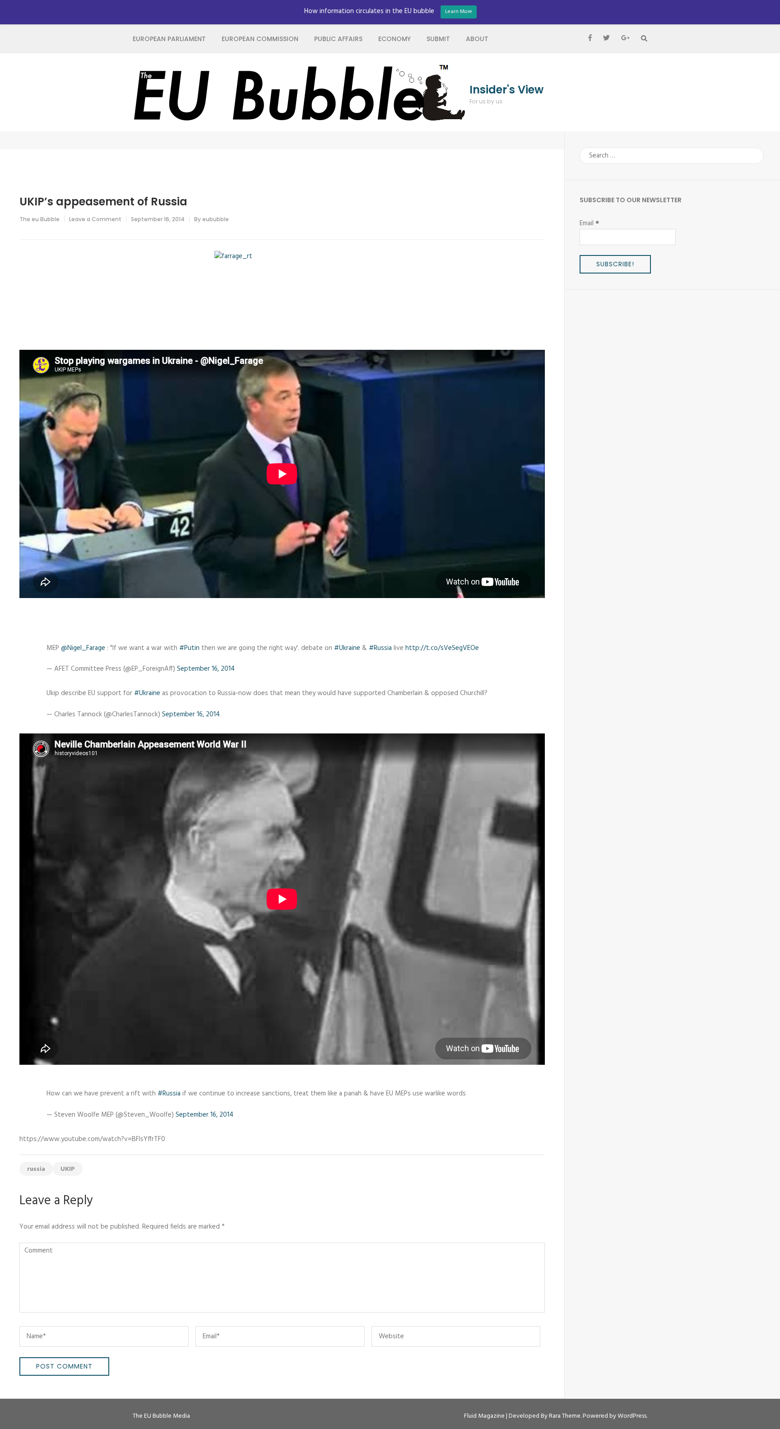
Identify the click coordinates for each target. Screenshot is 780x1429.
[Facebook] (590, 38)
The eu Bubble (39, 219)
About (477, 38)
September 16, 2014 (206, 668)
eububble (215, 219)
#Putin (189, 648)
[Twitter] (606, 38)
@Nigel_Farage (83, 648)
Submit (438, 38)
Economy (394, 38)
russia (36, 1169)
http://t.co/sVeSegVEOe (442, 648)
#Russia (380, 648)
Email (589, 223)
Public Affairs (338, 38)
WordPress (632, 1416)
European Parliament (169, 38)
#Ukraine (347, 648)
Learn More (458, 11)
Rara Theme (564, 1416)
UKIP (67, 1169)
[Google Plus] (625, 38)
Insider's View (506, 89)
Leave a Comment (95, 219)
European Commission (260, 38)
